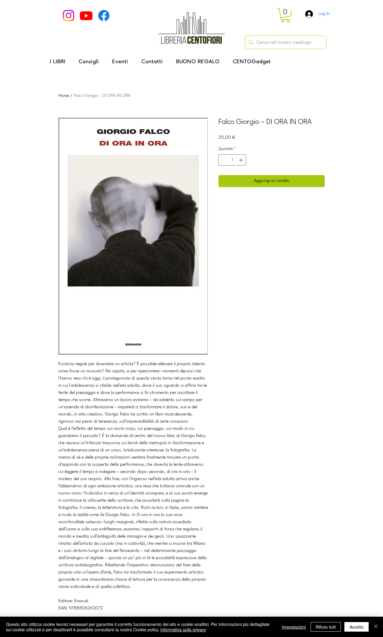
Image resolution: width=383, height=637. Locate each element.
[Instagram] (68, 15)
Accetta (356, 627)
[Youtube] (86, 15)
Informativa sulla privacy (183, 630)
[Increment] (241, 160)
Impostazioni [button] (294, 627)
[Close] (375, 626)
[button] (285, 15)
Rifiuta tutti (326, 627)
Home (63, 96)
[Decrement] (223, 160)
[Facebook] (103, 15)
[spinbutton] (232, 160)
